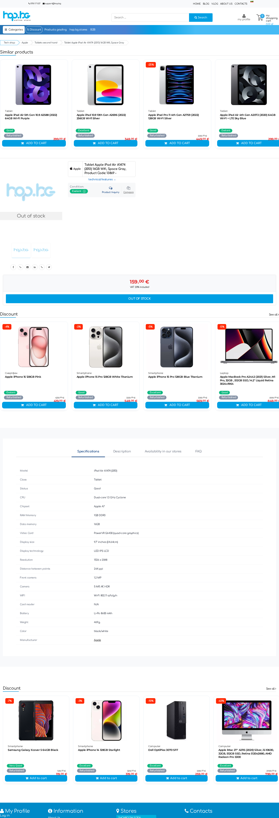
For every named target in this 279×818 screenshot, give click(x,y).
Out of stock (139, 298)
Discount (35, 29)
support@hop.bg (53, 3)
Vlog (214, 3)
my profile (244, 19)
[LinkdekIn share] (35, 267)
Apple (97, 640)
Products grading (55, 29)
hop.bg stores (78, 29)
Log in (5, 815)
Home (196, 3)
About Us (226, 3)
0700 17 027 (35, 3)
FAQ (198, 451)
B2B (92, 29)
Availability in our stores (163, 451)
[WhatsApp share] (42, 267)
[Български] (251, 1)
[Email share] (27, 267)
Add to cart (36, 143)
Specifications (88, 451)
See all (273, 314)
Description (122, 451)
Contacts (241, 3)
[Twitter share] (49, 267)
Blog (206, 3)
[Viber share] (20, 267)
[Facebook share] (13, 267)
